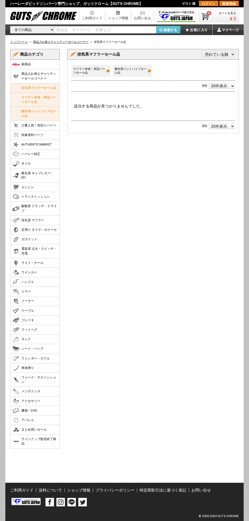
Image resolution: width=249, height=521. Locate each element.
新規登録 (229, 4)
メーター (27, 301)
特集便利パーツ (32, 135)
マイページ (225, 29)
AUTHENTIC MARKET (36, 144)
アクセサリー (30, 401)
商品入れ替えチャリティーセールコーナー (38, 76)
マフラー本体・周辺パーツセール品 (89, 70)
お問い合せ (142, 18)
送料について (50, 490)
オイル (26, 163)
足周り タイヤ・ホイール (39, 230)
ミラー (26, 291)
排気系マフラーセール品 (38, 88)
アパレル (27, 420)
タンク (26, 339)
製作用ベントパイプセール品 (131, 70)
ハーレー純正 (30, 154)
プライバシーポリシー (115, 490)
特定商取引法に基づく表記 (163, 490)
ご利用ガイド (92, 18)
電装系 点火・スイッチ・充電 (39, 251)
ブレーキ (27, 320)
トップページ (19, 42)
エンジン (27, 187)
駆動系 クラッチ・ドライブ (39, 208)
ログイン (208, 4)
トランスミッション (35, 196)
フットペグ (29, 329)
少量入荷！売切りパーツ (38, 125)
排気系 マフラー (32, 220)
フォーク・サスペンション (38, 380)
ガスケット (29, 239)
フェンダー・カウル (35, 358)
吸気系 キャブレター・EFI (37, 175)
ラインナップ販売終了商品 (38, 441)
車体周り (27, 368)
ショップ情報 (118, 18)
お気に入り (198, 29)
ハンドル (27, 282)
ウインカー (29, 272)
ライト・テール (32, 263)
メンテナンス (30, 391)
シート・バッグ (32, 348)
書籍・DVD (29, 410)
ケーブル (27, 310)
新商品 (26, 64)
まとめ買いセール (34, 429)
